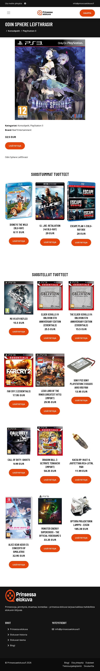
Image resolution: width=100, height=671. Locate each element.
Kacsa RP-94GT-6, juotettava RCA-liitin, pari (81, 463)
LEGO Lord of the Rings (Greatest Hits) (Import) (50, 394)
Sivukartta (89, 666)
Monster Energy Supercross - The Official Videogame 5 (50, 532)
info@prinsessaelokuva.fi (83, 3)
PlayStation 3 (29, 30)
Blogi (12, 645)
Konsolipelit (14, 30)
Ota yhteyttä (77, 662)
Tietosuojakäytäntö (72, 666)
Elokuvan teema (18, 640)
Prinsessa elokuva (19, 629)
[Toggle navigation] (8, 12)
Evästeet (90, 662)
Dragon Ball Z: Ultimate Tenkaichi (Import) (50, 463)
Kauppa (87, 13)
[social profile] (25, 3)
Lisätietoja (15, 145)
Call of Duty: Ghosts (19, 459)
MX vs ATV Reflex (19, 318)
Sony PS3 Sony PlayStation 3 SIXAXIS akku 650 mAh (81, 384)
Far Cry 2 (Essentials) (18, 391)
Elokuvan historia (18, 634)
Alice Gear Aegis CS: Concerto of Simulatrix (18, 548)
